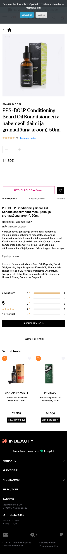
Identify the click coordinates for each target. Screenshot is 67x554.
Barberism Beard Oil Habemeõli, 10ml (17, 399)
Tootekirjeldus (9, 198)
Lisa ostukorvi (16, 420)
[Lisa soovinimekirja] (60, 190)
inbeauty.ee (18, 545)
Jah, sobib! (27, 15)
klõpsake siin (33, 7)
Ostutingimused (47, 542)
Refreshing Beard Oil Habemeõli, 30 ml (50, 399)
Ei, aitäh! (41, 15)
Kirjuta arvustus (33, 323)
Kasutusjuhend (37, 198)
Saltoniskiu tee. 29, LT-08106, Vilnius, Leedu (14, 506)
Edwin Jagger (12, 104)
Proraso (50, 392)
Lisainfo (61, 198)
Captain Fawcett (16, 392)
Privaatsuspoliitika (48, 546)
